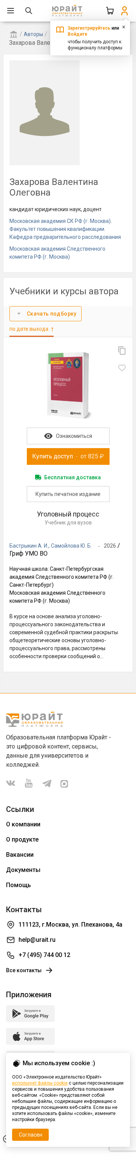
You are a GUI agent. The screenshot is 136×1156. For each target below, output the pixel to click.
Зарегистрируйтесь (89, 28)
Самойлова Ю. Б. (71, 546)
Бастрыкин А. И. (28, 546)
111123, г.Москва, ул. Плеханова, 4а (70, 924)
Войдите (77, 34)
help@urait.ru (37, 939)
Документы (23, 869)
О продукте (22, 839)
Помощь (18, 885)
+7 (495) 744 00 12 (44, 955)
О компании (23, 824)
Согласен (30, 1135)
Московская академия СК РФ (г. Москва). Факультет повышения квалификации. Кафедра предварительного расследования (65, 229)
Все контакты (24, 970)
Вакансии (20, 854)
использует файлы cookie (40, 1083)
